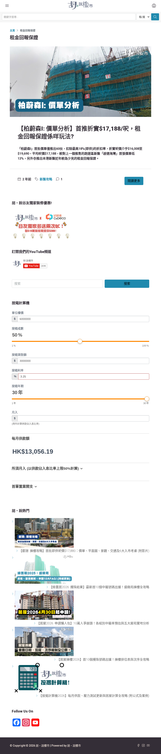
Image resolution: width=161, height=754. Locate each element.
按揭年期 (18, 386)
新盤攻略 (46, 179)
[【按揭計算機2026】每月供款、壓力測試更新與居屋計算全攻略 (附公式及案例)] (37, 696)
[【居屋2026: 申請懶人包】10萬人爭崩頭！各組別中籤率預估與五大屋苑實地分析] (35, 623)
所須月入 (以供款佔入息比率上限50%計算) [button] (45, 468)
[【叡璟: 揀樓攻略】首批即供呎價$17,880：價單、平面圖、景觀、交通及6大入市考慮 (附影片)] (17, 551)
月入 (15, 412)
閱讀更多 (134, 181)
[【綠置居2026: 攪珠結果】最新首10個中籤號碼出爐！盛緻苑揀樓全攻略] (47, 587)
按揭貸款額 (19, 354)
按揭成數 (18, 328)
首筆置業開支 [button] (22, 487)
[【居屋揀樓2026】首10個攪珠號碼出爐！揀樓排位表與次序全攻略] (55, 659)
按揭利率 (18, 370)
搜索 (127, 283)
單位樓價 (18, 312)
